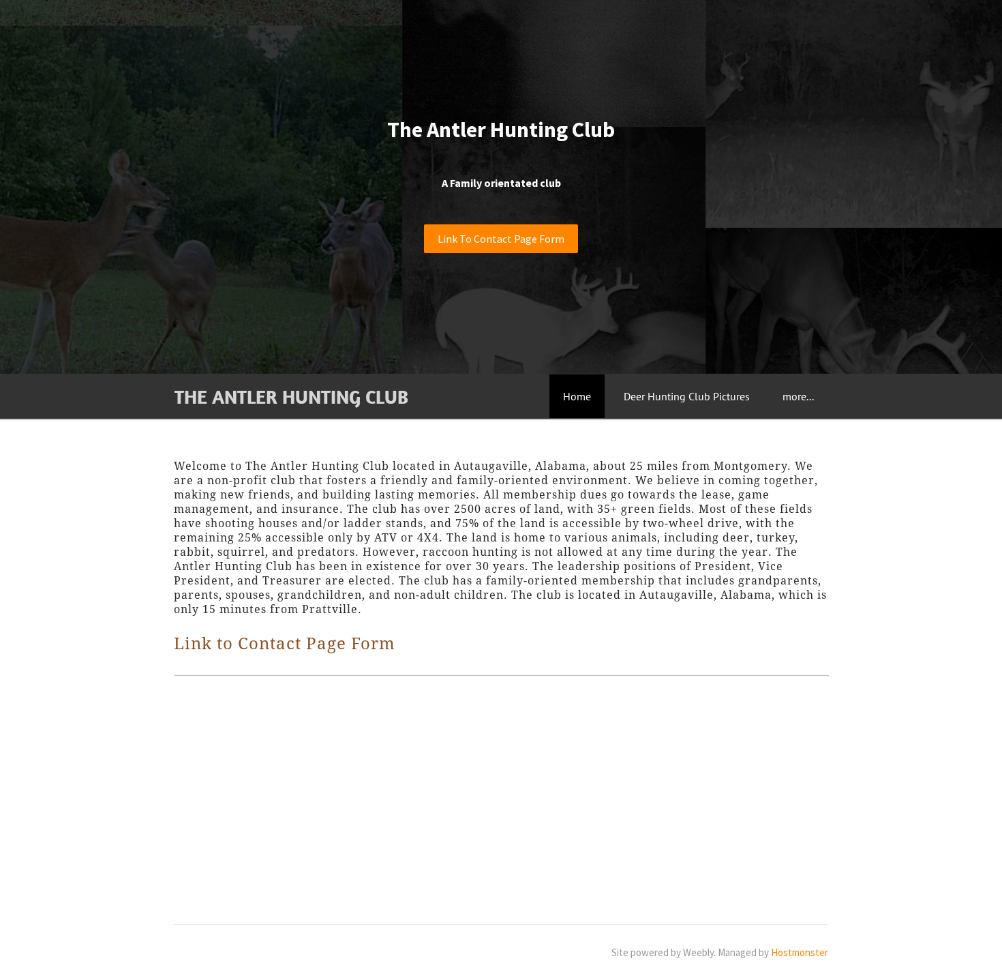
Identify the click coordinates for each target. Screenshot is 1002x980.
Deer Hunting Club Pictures (687, 396)
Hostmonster (799, 952)
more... (798, 396)
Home (577, 396)
